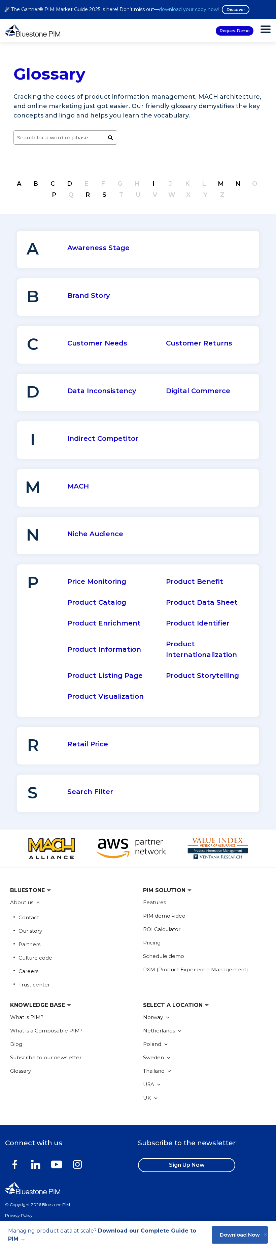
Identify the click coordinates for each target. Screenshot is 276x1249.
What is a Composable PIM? (46, 1030)
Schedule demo (163, 956)
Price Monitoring (96, 581)
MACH (78, 486)
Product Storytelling (202, 676)
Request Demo (234, 30)
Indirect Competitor (102, 438)
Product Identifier (198, 623)
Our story (30, 931)
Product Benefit (194, 581)
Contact (29, 917)
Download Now (240, 1235)
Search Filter (90, 792)
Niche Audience (95, 534)
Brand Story (88, 295)
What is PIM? (26, 1017)
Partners (29, 944)
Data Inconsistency (101, 391)
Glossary (20, 1071)
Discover (236, 9)
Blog (16, 1044)
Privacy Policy (19, 1215)
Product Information (104, 649)
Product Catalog (96, 602)
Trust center (34, 984)
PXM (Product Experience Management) (195, 969)
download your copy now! (189, 9)
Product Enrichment (104, 623)
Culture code (35, 958)
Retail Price (87, 744)
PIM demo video (164, 916)
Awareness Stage (98, 248)
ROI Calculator (161, 929)
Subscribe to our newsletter (45, 1057)
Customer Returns (199, 343)
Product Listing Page (105, 676)
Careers (28, 971)
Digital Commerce (198, 391)
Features (154, 902)
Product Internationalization (201, 649)
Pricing (152, 942)
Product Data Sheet (202, 602)
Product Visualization (105, 696)
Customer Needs (97, 343)
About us (22, 902)
